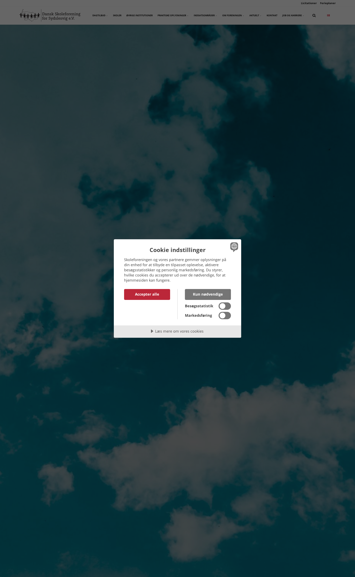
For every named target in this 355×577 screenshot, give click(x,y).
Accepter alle (147, 294)
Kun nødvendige (208, 294)
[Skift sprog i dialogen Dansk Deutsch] (233, 247)
